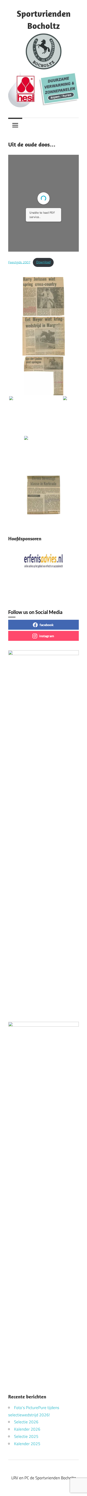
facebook (47, 625)
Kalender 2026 (27, 1429)
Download (43, 262)
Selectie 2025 (26, 1436)
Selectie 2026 (26, 1422)
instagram (46, 636)
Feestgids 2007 (19, 262)
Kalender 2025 (27, 1444)
